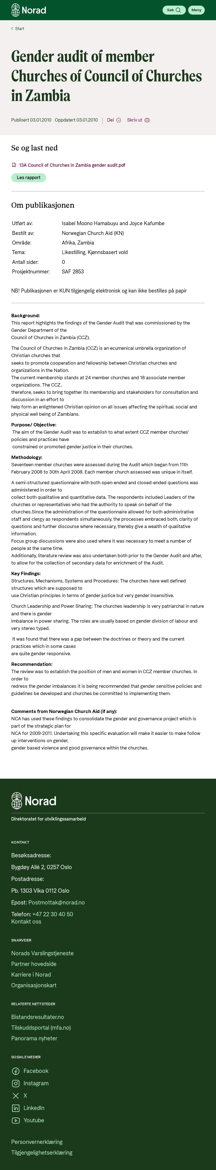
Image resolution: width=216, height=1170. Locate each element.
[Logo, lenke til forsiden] (28, 10)
